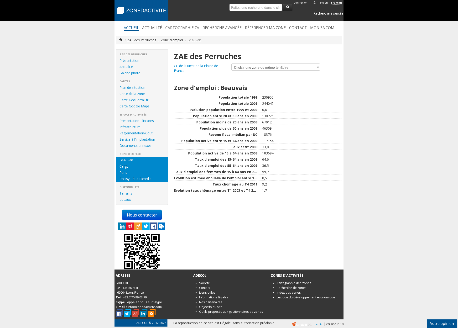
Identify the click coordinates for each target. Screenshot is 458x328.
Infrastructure (130, 127)
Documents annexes (135, 145)
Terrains (126, 193)
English (323, 2)
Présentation (129, 60)
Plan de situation (132, 87)
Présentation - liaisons (137, 120)
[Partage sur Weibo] (130, 226)
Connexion (300, 2)
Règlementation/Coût (136, 133)
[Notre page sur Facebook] (119, 313)
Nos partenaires (210, 302)
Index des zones (289, 293)
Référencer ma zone (265, 28)
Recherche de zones (292, 288)
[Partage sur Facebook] (153, 226)
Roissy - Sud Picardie (135, 178)
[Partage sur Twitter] (146, 226)
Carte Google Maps (135, 106)
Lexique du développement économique (306, 297)
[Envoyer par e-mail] (161, 226)
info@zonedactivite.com (145, 307)
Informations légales (213, 297)
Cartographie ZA (182, 28)
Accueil (131, 28)
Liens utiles (207, 293)
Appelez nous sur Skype (144, 302)
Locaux (125, 199)
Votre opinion (442, 323)
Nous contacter (142, 215)
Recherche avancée (328, 13)
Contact (298, 28)
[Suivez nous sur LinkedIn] (143, 313)
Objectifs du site (210, 307)
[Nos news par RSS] (152, 313)
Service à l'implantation (137, 139)
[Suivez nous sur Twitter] (127, 313)
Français (336, 2)
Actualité (152, 28)
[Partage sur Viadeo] (138, 226)
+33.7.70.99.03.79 (135, 297)
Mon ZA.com (322, 28)
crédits (317, 324)
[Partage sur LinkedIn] (122, 226)
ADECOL (142, 323)
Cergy (124, 166)
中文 (313, 2)
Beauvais (127, 160)
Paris (123, 172)
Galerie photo (130, 73)
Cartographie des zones (294, 283)
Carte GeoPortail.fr (134, 100)
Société (204, 283)
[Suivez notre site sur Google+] (135, 313)
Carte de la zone (132, 93)
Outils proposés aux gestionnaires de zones (231, 312)
